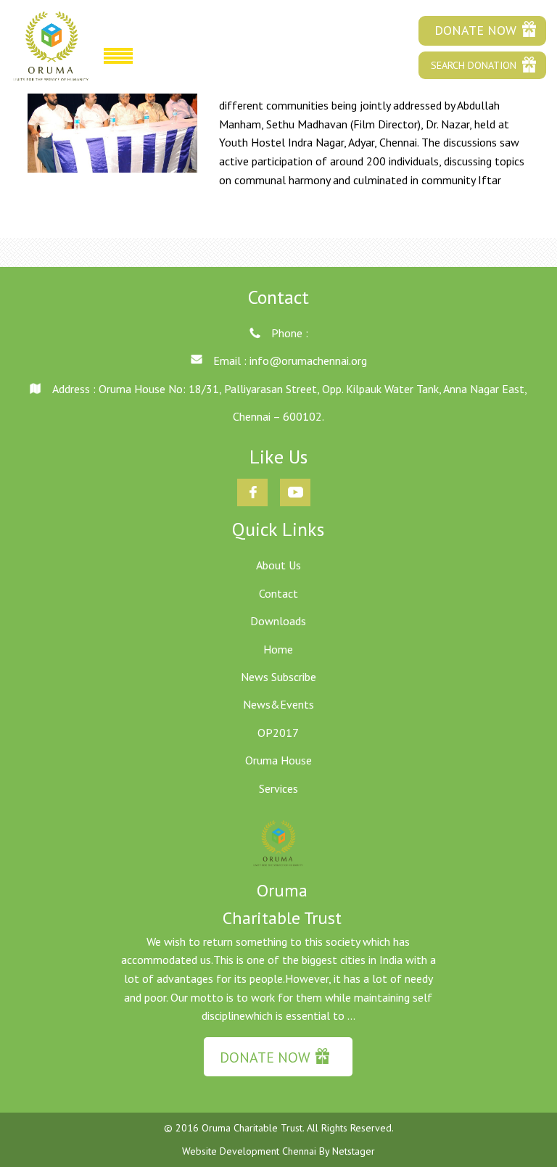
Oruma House (278, 760)
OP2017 (278, 732)
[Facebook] (252, 481)
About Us (278, 565)
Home (278, 649)
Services (278, 788)
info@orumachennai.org (308, 360)
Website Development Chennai (250, 1151)
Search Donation (473, 65)
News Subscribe (278, 676)
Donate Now (475, 30)
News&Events (278, 704)
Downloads (278, 621)
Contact (278, 593)
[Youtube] (295, 481)
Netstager (353, 1151)
